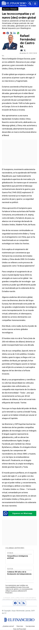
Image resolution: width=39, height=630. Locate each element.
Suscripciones (30, 626)
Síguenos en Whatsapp (22, 513)
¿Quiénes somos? (8, 626)
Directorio (20, 626)
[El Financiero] (14, 3)
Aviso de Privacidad (19, 629)
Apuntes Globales (10, 9)
